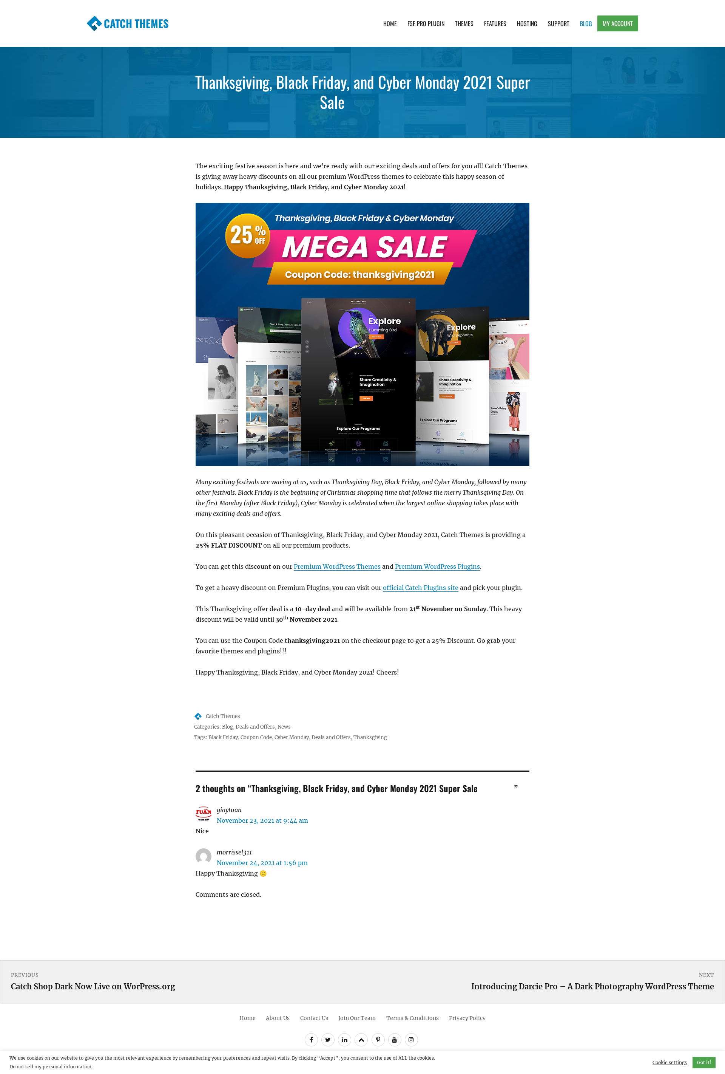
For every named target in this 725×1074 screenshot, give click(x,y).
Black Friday (223, 737)
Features (495, 23)
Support (558, 23)
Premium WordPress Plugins (437, 566)
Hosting (527, 23)
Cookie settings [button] (669, 1062)
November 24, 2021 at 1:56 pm (262, 863)
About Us (278, 1018)
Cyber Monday (292, 737)
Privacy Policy (467, 1018)
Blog (586, 23)
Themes (464, 23)
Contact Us (314, 1018)
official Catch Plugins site (420, 587)
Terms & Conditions (412, 1018)
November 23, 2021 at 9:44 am (262, 820)
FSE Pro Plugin (425, 23)
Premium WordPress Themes (337, 566)
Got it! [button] (704, 1062)
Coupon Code (256, 737)
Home (390, 23)
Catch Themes (136, 23)
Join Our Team (357, 1018)
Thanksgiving (370, 737)
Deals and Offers (255, 727)
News (284, 727)
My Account (618, 23)
